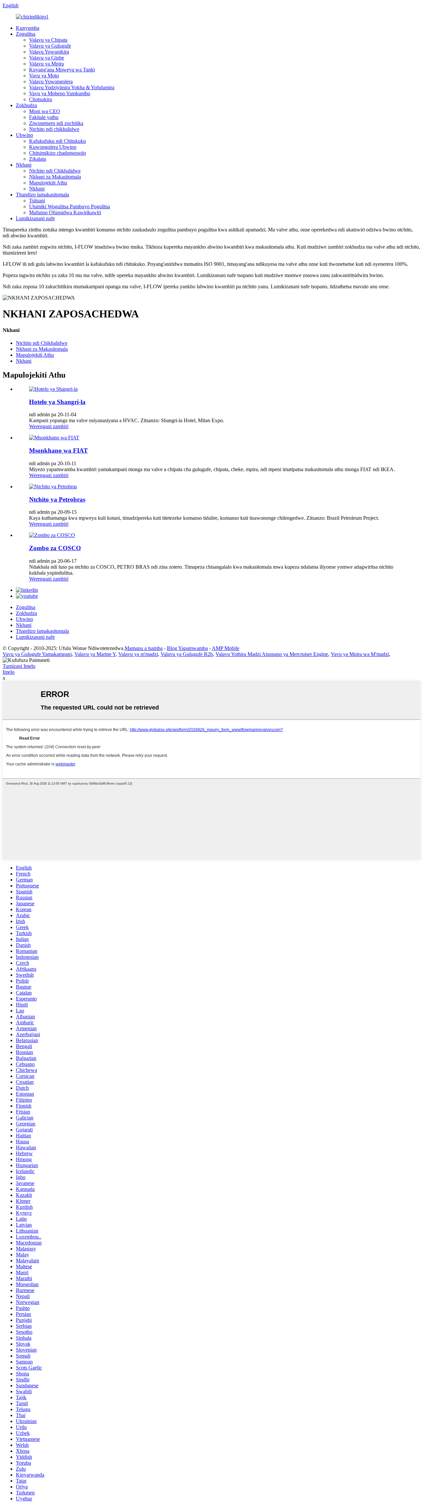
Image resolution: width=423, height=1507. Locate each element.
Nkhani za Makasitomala (55, 177)
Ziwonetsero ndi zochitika (56, 123)
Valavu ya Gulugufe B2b (187, 654)
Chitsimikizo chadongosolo (57, 153)
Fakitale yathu (43, 117)
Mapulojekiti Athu (48, 182)
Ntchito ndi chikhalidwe (54, 129)
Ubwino (24, 135)
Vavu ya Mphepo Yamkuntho (59, 93)
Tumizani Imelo (19, 666)
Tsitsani (37, 200)
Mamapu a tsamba (144, 648)
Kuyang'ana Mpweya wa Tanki (62, 69)
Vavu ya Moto (44, 75)
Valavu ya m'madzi (138, 654)
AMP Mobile (225, 648)
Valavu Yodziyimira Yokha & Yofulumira (71, 87)
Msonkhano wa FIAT (58, 450)
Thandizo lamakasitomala (42, 194)
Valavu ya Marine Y (95, 654)
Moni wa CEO (44, 111)
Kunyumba (27, 28)
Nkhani (23, 165)
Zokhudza (26, 105)
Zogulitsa (25, 34)
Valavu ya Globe (46, 58)
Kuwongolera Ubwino (52, 147)
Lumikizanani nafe (35, 218)
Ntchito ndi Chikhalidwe (55, 171)
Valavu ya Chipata (48, 40)
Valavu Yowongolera (51, 81)
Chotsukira (40, 99)
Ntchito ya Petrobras (57, 499)
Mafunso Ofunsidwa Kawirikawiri (65, 212)
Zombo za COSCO (55, 548)
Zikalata (37, 159)
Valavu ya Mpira (46, 63)
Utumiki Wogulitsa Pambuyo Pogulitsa (69, 206)
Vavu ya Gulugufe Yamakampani (37, 654)
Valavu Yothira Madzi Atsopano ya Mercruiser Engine (271, 654)
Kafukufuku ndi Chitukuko (57, 141)
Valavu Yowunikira (49, 52)
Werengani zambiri (48, 426)
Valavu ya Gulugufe (50, 46)
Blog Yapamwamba (187, 648)
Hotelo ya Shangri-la (57, 401)
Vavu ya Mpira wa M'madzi (360, 654)
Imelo (9, 672)
